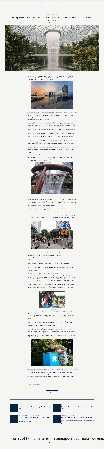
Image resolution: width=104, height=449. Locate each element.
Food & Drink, (49, 390)
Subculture (40, 415)
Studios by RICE (59, 10)
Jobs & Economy (25, 415)
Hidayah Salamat (66, 412)
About (93, 442)
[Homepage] (52, 5)
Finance (20, 415)
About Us (73, 10)
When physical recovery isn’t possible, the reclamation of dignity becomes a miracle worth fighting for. (77, 421)
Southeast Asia (34, 10)
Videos (45, 10)
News (57, 390)
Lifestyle (30, 415)
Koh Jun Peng (23, 412)
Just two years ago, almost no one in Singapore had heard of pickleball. (30, 419)
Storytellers (51, 10)
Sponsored (35, 415)
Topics (27, 10)
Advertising (66, 10)
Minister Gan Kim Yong (49, 277)
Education (63, 415)
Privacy (97, 442)
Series (40, 10)
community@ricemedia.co (38, 384)
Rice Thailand (88, 442)
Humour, (54, 390)
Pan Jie (51, 20)
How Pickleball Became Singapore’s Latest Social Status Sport (34, 417)
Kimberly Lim (23, 421)
